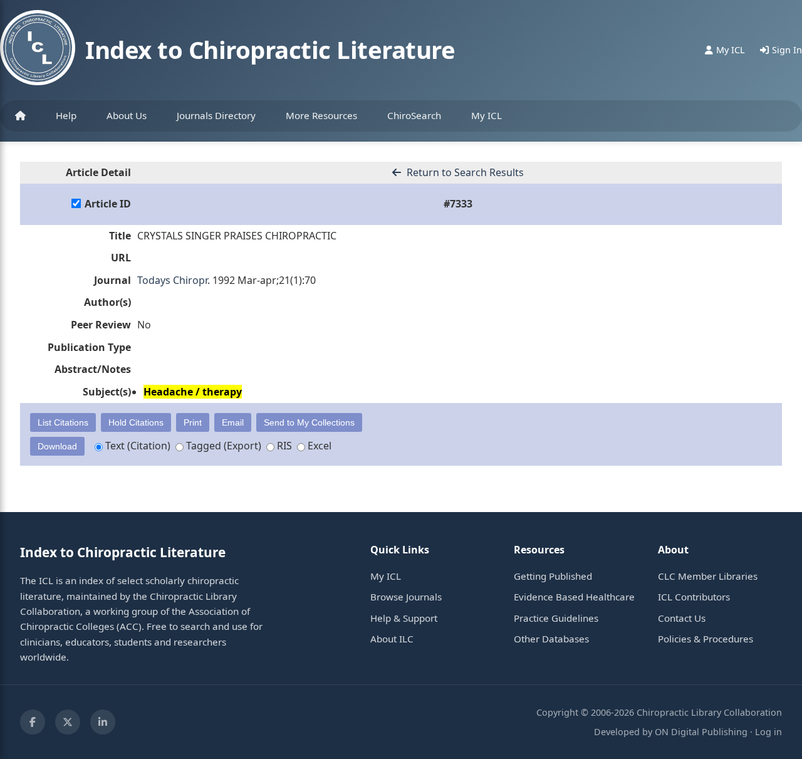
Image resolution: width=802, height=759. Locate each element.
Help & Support (403, 618)
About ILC (392, 638)
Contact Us (682, 618)
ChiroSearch (414, 115)
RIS (283, 446)
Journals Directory (216, 115)
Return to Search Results (464, 172)
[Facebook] (32, 722)
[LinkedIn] (102, 722)
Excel (318, 446)
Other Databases (551, 638)
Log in (768, 732)
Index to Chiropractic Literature (270, 49)
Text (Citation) (136, 446)
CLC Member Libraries (708, 576)
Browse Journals (406, 596)
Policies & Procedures (705, 638)
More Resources (321, 115)
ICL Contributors (694, 596)
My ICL (486, 115)
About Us (127, 115)
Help (66, 115)
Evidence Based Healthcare (574, 596)
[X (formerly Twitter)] (67, 722)
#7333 (458, 204)
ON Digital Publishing (701, 732)
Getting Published (553, 576)
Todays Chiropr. (173, 280)
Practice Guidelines (556, 618)
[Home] (20, 116)
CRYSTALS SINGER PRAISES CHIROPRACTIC (236, 236)
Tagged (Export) (222, 446)
